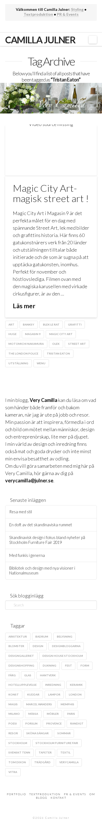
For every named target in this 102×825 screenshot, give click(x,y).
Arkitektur (17, 636)
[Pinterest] (63, 27)
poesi (12, 723)
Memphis (67, 704)
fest (68, 665)
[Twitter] (47, 27)
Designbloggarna (66, 646)
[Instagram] (55, 27)
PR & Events (68, 14)
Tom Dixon (17, 762)
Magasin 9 (33, 334)
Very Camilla (43, 400)
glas (27, 675)
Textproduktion (38, 14)
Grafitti (75, 324)
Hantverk (48, 675)
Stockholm (17, 743)
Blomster (16, 646)
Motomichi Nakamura (26, 343)
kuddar (33, 694)
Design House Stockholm (62, 655)
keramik (76, 684)
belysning (64, 636)
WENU (41, 363)
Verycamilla (69, 762)
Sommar (64, 733)
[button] (93, 40)
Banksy (28, 324)
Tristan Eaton (58, 353)
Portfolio (16, 794)
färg (12, 675)
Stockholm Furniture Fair (57, 743)
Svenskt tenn (19, 752)
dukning (49, 665)
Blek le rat (51, 324)
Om (92, 794)
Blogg (41, 797)
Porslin (31, 723)
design (38, 646)
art (11, 324)
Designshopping (21, 665)
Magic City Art (61, 334)
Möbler (53, 713)
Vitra (12, 772)
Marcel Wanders (39, 704)
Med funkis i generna (27, 555)
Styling (77, 9)
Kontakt (58, 797)
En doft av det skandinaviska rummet (40, 524)
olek (56, 343)
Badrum (41, 636)
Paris (71, 713)
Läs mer (24, 306)
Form (85, 665)
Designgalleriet (21, 655)
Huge (12, 334)
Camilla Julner (40, 39)
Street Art (77, 343)
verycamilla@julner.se (29, 480)
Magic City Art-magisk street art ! (51, 193)
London (75, 694)
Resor (13, 733)
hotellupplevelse (22, 684)
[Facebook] (39, 27)
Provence (54, 723)
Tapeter (45, 752)
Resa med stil (20, 511)
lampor (54, 694)
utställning (18, 363)
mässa (33, 713)
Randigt (77, 723)
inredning (53, 684)
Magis (13, 704)
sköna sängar (37, 733)
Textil (65, 752)
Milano (14, 713)
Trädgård (42, 762)
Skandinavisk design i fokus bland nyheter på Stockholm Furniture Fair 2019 (47, 540)
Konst (13, 694)
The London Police (23, 353)
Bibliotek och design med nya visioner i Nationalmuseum (42, 570)
